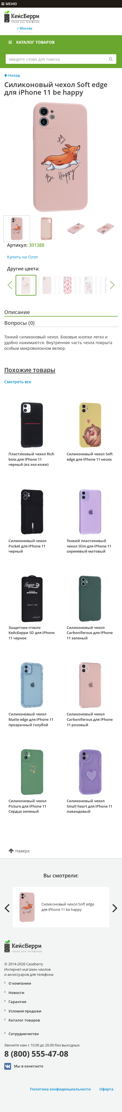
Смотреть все (17, 381)
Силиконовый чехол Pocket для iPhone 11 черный (28, 546)
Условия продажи (25, 1011)
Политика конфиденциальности (60, 1089)
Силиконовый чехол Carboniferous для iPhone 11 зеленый (90, 633)
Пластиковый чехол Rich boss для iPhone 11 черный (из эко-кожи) (31, 459)
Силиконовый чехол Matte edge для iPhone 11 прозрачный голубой (31, 719)
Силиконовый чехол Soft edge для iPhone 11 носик (90, 456)
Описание (17, 312)
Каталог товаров (35, 42)
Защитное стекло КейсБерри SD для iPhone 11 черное (31, 633)
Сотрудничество (24, 1033)
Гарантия (17, 1001)
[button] (9, 285)
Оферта (106, 1089)
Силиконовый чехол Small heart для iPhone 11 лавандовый (89, 806)
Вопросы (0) (19, 322)
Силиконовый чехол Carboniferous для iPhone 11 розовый (90, 719)
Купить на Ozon (22, 257)
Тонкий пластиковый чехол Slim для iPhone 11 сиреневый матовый (89, 546)
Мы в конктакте (28, 1065)
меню (11, 3)
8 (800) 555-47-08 (36, 1053)
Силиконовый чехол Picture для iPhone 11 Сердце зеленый (28, 806)
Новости (16, 992)
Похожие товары (29, 370)
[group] (26, 285)
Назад (13, 75)
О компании (20, 983)
